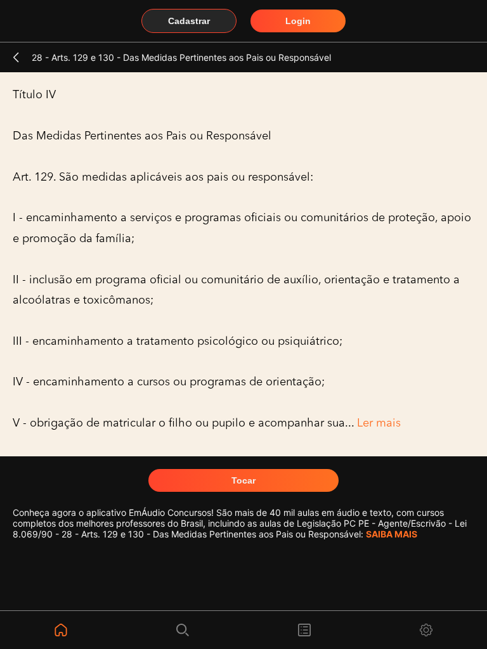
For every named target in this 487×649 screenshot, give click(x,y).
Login (298, 21)
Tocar (243, 480)
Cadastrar (189, 21)
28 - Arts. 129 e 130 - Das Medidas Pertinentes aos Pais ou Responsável (181, 57)
